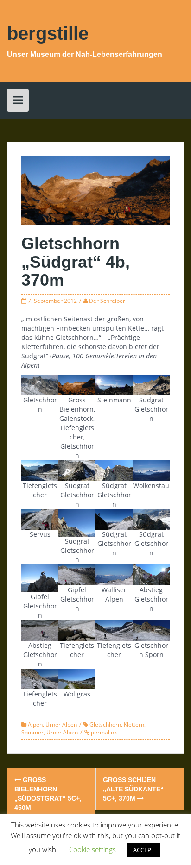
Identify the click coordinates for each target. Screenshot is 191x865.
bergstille (48, 33)
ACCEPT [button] (143, 850)
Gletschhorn (105, 724)
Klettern (134, 724)
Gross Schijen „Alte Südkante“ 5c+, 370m (133, 789)
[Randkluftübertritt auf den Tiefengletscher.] (77, 629)
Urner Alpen (61, 724)
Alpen (35, 724)
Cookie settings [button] (92, 849)
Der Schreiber (107, 301)
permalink (103, 732)
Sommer (32, 732)
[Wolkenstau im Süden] (151, 469)
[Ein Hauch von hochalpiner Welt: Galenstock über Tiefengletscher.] (114, 518)
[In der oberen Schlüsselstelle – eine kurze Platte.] (77, 522)
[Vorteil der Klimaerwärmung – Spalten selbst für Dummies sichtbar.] (39, 678)
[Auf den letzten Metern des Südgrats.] (151, 518)
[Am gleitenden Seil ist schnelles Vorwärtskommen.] (77, 469)
